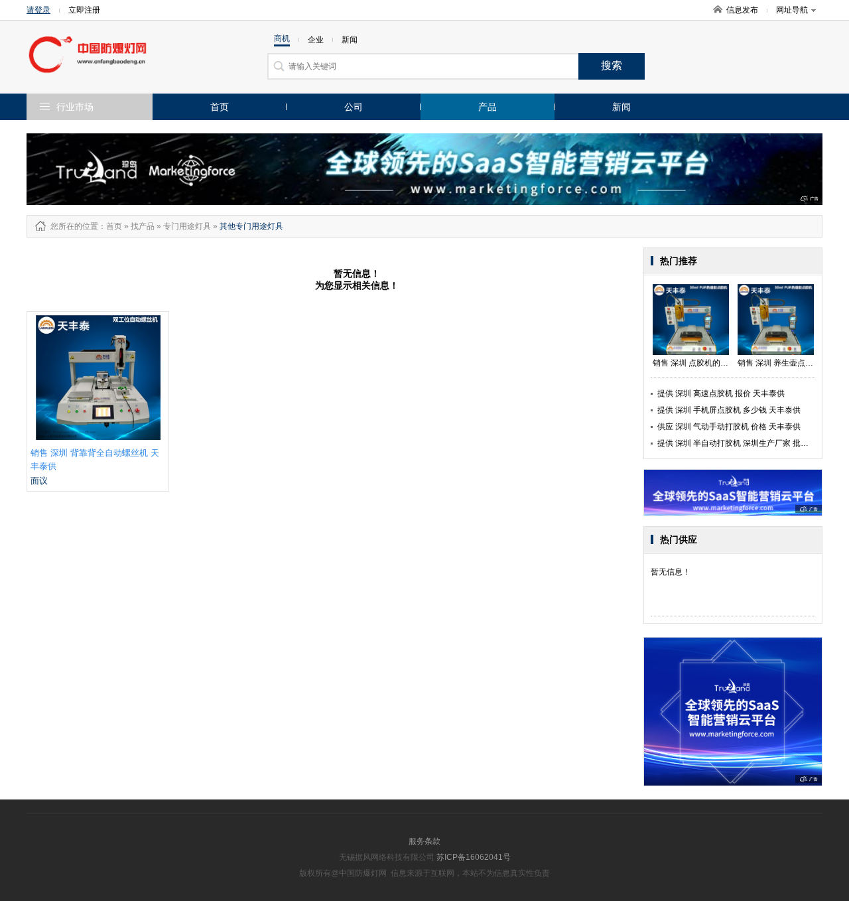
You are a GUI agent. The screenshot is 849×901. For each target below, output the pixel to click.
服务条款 (424, 841)
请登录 (38, 10)
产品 (487, 107)
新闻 (621, 107)
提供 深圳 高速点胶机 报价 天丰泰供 (721, 393)
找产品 (143, 226)
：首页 (110, 226)
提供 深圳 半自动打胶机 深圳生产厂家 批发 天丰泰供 (749, 443)
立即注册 (84, 10)
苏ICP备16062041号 (473, 857)
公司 (353, 107)
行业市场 (75, 107)
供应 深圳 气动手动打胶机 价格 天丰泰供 (729, 426)
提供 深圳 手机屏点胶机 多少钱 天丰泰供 (729, 410)
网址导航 (792, 10)
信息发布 (742, 10)
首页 (219, 107)
